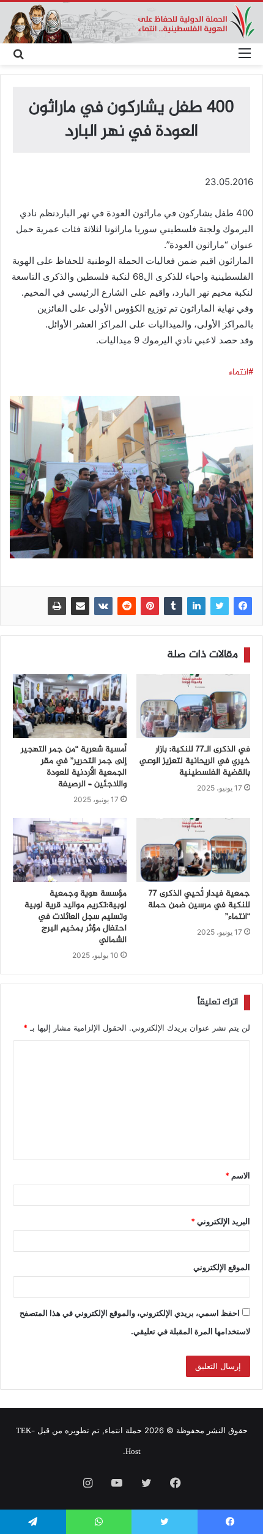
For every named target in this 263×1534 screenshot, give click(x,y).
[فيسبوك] (243, 606)
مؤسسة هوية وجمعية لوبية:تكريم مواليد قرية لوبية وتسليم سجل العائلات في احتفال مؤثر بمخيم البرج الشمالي (75, 917)
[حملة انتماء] (131, 22)
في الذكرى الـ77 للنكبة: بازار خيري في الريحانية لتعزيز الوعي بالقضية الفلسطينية (194, 761)
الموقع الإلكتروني (221, 1267)
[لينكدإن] (196, 606)
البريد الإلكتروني (220, 1221)
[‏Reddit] (126, 606)
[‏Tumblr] (173, 606)
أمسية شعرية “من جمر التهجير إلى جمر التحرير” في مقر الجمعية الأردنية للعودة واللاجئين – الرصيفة (74, 767)
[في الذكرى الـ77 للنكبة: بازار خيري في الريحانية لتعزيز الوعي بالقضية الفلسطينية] (193, 706)
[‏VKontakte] (103, 606)
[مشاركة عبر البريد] (80, 606)
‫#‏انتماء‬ (241, 373)
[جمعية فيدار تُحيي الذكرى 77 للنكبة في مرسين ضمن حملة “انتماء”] (193, 850)
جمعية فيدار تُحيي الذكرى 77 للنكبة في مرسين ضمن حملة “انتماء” (199, 905)
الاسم (237, 1175)
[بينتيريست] (150, 606)
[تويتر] (219, 606)
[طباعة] (57, 606)
